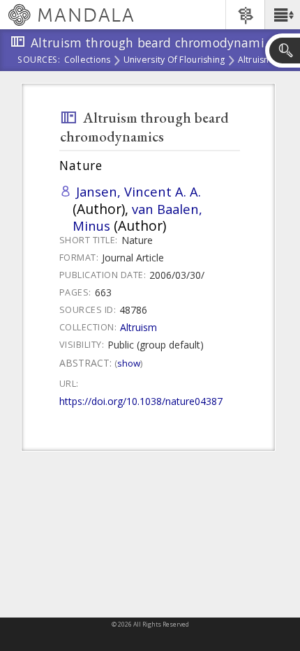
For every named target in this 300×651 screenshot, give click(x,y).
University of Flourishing (174, 61)
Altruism (255, 61)
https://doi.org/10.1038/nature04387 (141, 401)
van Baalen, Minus (137, 217)
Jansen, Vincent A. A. (138, 191)
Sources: (39, 61)
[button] (282, 14)
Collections (87, 61)
